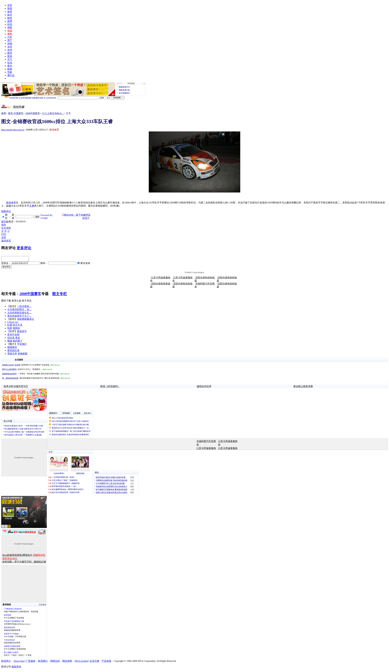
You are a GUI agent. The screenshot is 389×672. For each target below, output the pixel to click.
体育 (9, 11)
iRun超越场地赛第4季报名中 (17, 555)
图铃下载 (6, 300)
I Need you (12, 322)
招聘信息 (55, 661)
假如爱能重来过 (25, 319)
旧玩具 (11, 337)
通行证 (11, 75)
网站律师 (67, 661)
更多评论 (24, 248)
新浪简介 (6, 661)
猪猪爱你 (12, 347)
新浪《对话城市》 (110, 386)
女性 (9, 46)
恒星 (9, 328)
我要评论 (6, 211)
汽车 (9, 37)
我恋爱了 (17, 341)
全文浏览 (6, 228)
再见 (17, 337)
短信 (9, 62)
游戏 (9, 43)
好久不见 (17, 325)
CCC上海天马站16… (53, 113)
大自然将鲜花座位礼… (19, 312)
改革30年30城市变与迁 (16, 386)
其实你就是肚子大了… (19, 316)
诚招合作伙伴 (204, 386)
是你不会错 (13, 334)
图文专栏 (59, 294)
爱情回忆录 (13, 350)
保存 (3, 224)
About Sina (18, 661)
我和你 (16, 328)
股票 (9, 21)
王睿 (31, 205)
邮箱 (9, 69)
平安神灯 (22, 344)
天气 (9, 59)
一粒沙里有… (24, 306)
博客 (9, 27)
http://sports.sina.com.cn (12, 129)
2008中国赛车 (32, 113)
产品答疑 (106, 661)
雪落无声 (12, 353)
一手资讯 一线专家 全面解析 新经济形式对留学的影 (35, 374)
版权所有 (16, 666)
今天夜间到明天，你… (19, 309)
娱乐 (9, 15)
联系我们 (43, 661)
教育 (9, 53)
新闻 (9, 8)
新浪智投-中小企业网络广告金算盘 (31, 365)
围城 (9, 341)
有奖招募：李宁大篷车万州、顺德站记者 (24, 561)
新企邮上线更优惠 (303, 386)
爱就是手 (22, 331)
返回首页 (6, 240)
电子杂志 (27, 300)
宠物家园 (22, 353)
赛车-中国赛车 (15, 113)
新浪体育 (11, 202)
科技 (9, 24)
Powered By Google (47, 216)
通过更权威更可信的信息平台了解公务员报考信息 (36, 378)
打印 (3, 234)
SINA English (81, 661)
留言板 (5, 221)
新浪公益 (16, 300)
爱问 (9, 66)
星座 (9, 56)
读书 (9, 50)
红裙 (9, 325)
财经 (9, 18)
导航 (9, 72)
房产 (9, 40)
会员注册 (94, 661)
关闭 (3, 237)
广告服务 (31, 661)
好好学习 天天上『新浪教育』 (27, 369)
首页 (9, 5)
